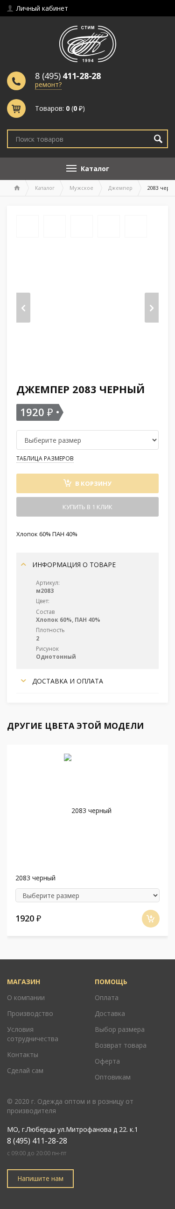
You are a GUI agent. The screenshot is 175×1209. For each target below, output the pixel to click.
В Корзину (93, 483)
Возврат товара (121, 1045)
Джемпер (120, 187)
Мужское (81, 187)
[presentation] (23, 308)
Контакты (22, 1054)
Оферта (107, 1061)
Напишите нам (40, 1178)
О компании (26, 997)
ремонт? (48, 84)
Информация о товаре (73, 564)
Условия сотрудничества (32, 1034)
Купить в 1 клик (87, 507)
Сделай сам (25, 1070)
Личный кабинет (41, 8)
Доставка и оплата (66, 680)
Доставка (110, 1013)
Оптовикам (113, 1076)
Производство (30, 1013)
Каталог (45, 187)
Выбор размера (120, 1029)
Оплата (107, 997)
